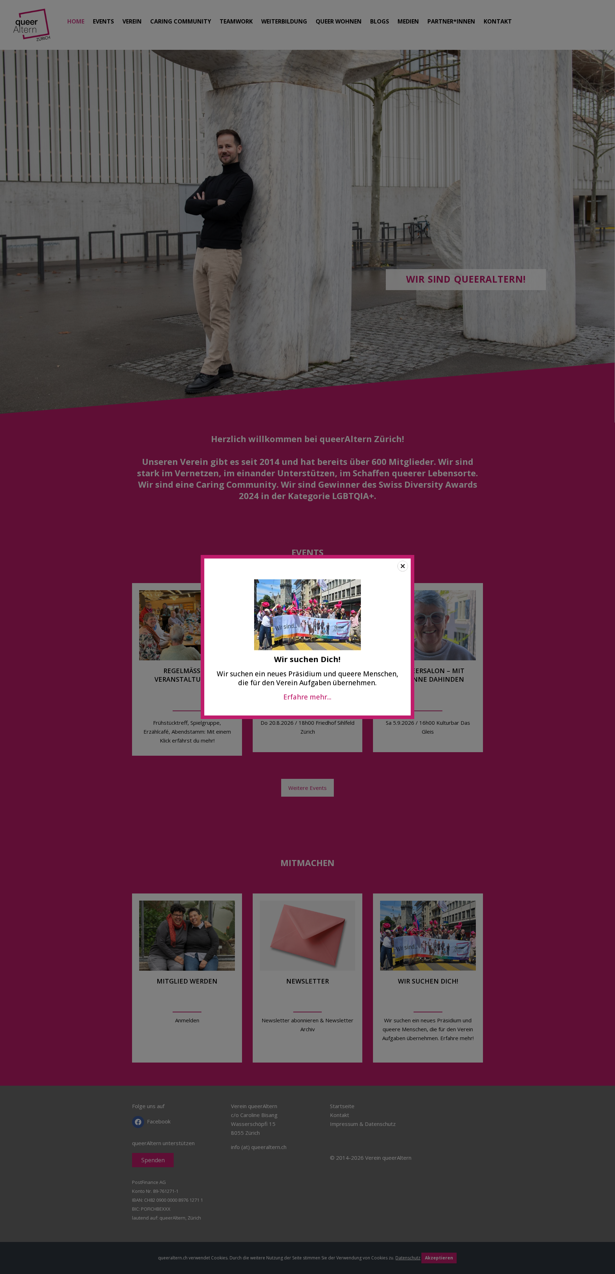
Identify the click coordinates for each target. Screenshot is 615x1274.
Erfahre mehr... (307, 697)
